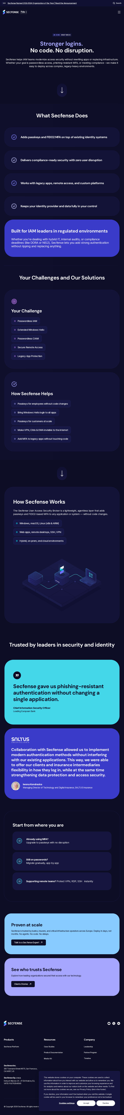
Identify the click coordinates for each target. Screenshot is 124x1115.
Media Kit (48, 1059)
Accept (86, 1103)
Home (57, 35)
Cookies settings (67, 1103)
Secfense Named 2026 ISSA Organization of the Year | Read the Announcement (42, 3)
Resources (49, 1039)
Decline (106, 1103)
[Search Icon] (117, 3)
